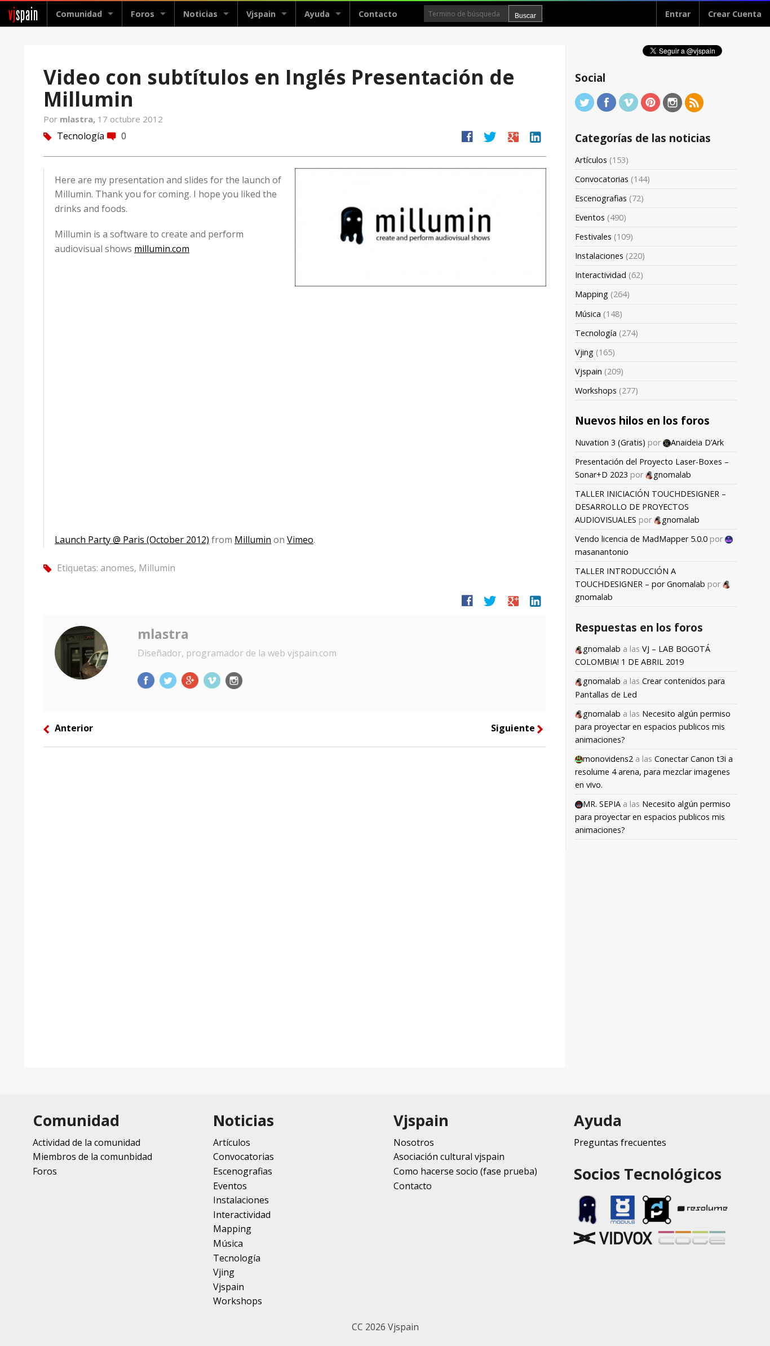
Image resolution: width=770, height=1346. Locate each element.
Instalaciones (599, 255)
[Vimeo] (628, 101)
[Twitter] (584, 101)
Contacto (378, 13)
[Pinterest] (650, 101)
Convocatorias (602, 179)
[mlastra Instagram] (233, 679)
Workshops (596, 390)
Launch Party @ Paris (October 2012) (132, 539)
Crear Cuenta (735, 13)
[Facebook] (606, 101)
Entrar (678, 13)
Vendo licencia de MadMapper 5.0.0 (641, 538)
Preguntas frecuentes (620, 1142)
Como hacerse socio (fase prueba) (465, 1171)
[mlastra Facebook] (147, 679)
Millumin (252, 539)
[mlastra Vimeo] (213, 679)
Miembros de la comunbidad (92, 1156)
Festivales (593, 236)
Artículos (591, 160)
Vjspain (588, 371)
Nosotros (413, 1142)
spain (23, 14)
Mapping (591, 294)
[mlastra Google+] (191, 679)
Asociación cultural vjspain (449, 1156)
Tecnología (80, 136)
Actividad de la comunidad (86, 1142)
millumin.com (161, 248)
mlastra (163, 634)
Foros (142, 13)
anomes (117, 568)
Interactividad (600, 275)
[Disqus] (294, 906)
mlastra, (79, 119)
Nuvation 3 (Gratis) (610, 442)
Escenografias (601, 198)
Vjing (584, 352)
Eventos (590, 217)
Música (588, 313)
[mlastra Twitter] (169, 679)
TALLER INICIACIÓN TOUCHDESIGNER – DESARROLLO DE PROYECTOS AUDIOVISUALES (650, 506)
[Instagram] (672, 101)
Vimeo (300, 539)
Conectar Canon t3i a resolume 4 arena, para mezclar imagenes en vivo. (654, 771)
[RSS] (694, 101)
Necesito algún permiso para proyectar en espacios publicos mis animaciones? (653, 726)
